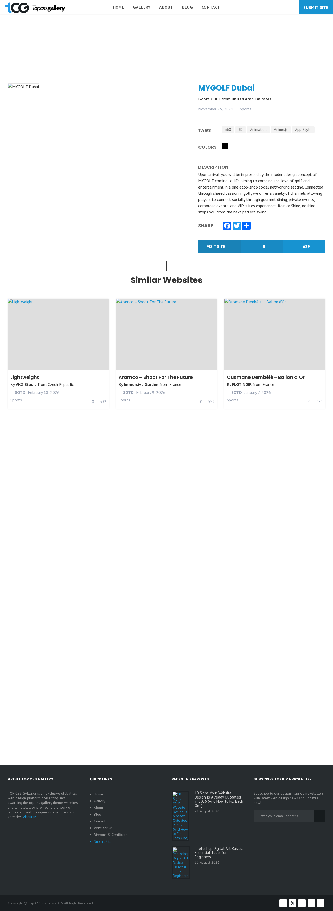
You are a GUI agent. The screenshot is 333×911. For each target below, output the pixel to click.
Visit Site (216, 246)
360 (228, 129)
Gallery (141, 7)
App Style (303, 129)
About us (30, 816)
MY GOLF (212, 99)
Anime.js (281, 129)
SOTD (19, 392)
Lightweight (24, 377)
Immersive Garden (141, 384)
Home (118, 7)
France (175, 384)
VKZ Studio (26, 384)
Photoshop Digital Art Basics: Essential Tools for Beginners (219, 852)
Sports (245, 108)
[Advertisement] (166, 61)
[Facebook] (227, 226)
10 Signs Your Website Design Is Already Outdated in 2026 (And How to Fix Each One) (219, 799)
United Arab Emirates (252, 99)
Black (225, 146)
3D (240, 129)
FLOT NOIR (242, 384)
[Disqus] (166, 540)
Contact (211, 7)
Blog (187, 7)
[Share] (246, 226)
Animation (258, 129)
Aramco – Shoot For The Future (156, 377)
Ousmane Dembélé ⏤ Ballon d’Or (266, 377)
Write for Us (103, 828)
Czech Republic (61, 384)
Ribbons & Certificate (110, 834)
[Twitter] (237, 226)
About (166, 7)
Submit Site (315, 7)
